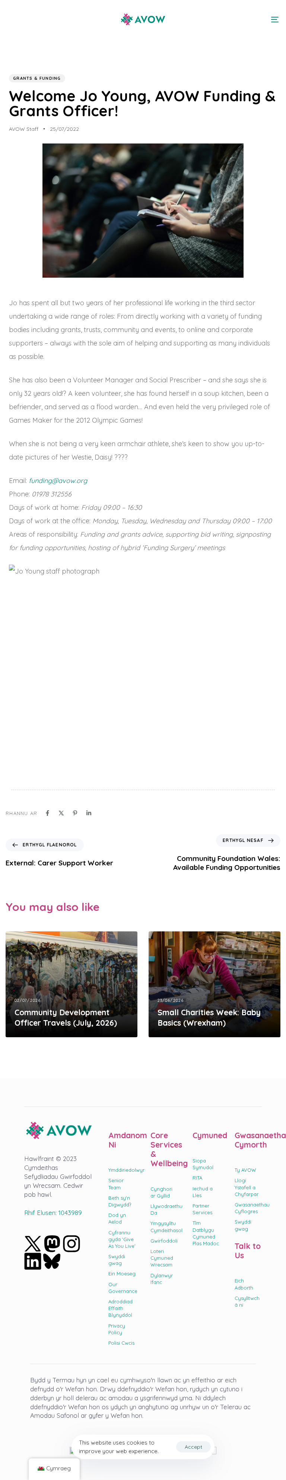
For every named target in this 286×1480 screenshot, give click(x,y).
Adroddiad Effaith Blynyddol (120, 1308)
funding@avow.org (58, 480)
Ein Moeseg (122, 1274)
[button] (11, 19)
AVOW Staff (23, 129)
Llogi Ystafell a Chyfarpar (246, 1187)
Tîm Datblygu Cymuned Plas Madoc (206, 1233)
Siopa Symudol (203, 1164)
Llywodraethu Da (164, 1209)
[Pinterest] (75, 813)
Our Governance (122, 1287)
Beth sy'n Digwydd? (119, 1201)
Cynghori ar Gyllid (161, 1192)
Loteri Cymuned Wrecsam (161, 1258)
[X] (61, 813)
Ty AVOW (245, 1170)
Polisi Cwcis (121, 1343)
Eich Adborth (244, 1284)
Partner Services (202, 1209)
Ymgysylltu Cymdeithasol (164, 1226)
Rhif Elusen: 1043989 (53, 1212)
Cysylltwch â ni (247, 1301)
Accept (193, 1446)
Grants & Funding (37, 78)
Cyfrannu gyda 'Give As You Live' (122, 1239)
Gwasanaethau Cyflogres (248, 1208)
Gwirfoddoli (164, 1241)
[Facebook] (47, 813)
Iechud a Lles (203, 1192)
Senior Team (116, 1183)
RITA (197, 1178)
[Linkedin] (89, 813)
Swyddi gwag (116, 1259)
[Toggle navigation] (233, 19)
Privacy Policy (116, 1329)
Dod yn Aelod (117, 1218)
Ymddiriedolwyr (122, 1170)
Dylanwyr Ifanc (161, 1278)
